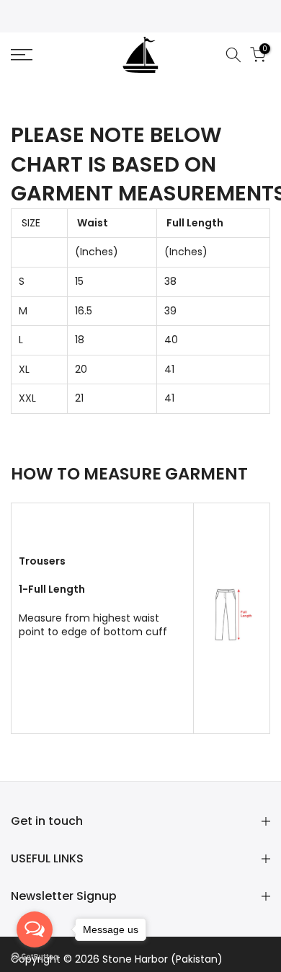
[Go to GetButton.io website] (35, 957)
